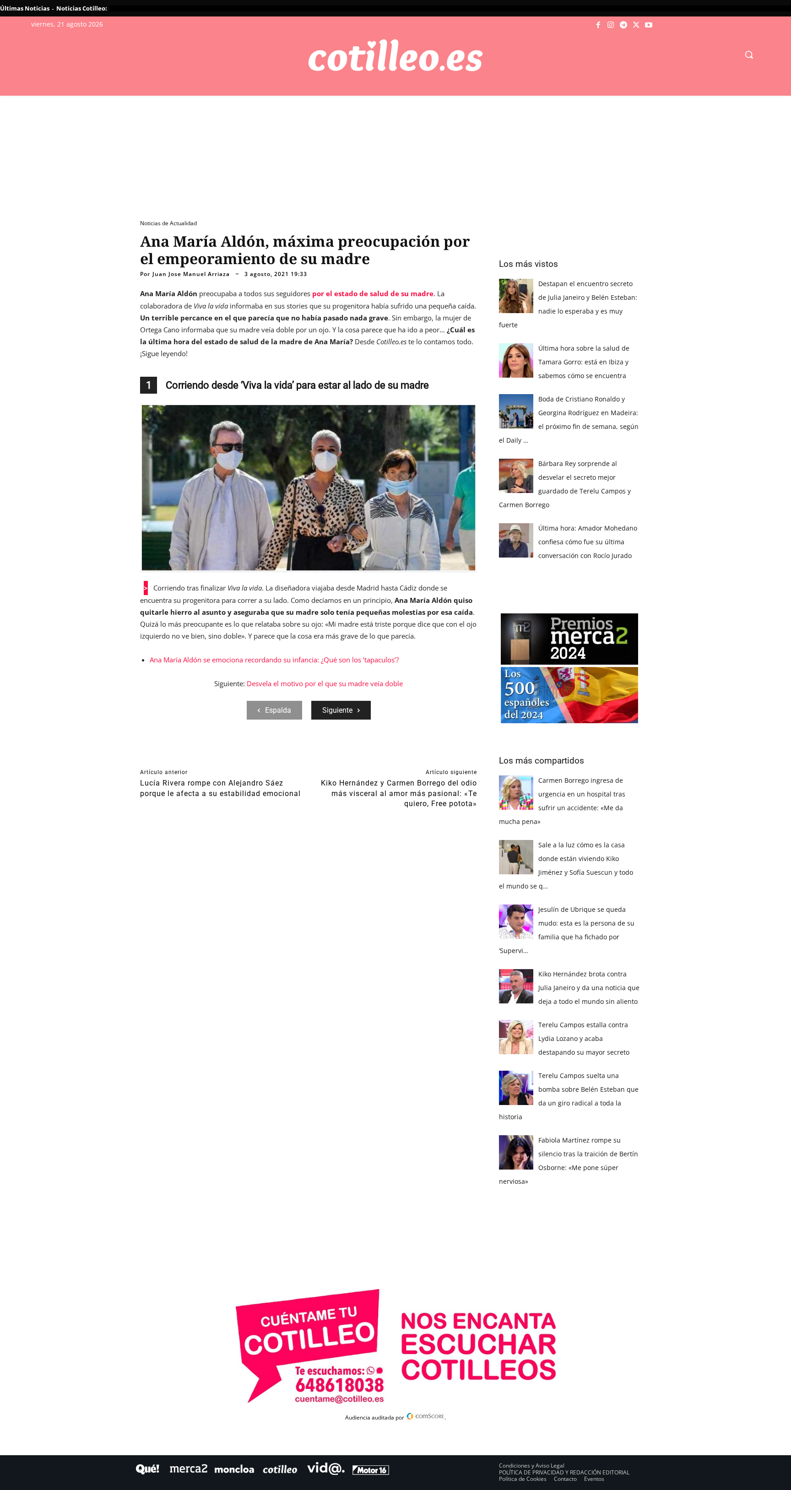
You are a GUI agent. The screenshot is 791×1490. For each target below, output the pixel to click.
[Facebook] (598, 25)
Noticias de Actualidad (168, 223)
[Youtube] (649, 25)
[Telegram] (623, 25)
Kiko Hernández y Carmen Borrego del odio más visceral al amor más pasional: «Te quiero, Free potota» (399, 793)
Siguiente (337, 710)
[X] (636, 25)
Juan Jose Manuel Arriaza (191, 274)
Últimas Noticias (24, 8)
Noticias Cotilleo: (81, 8)
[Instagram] (611, 25)
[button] (749, 54)
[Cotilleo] (395, 55)
